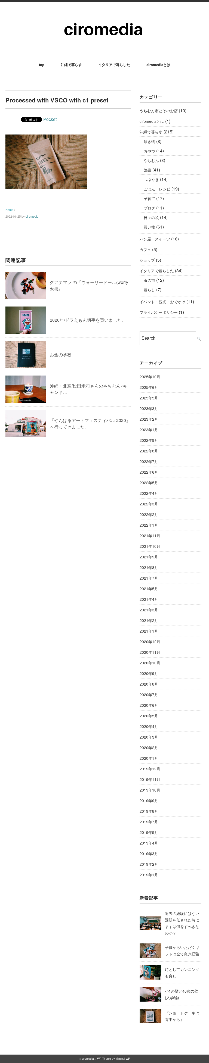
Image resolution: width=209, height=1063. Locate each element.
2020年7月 (149, 694)
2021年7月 (149, 578)
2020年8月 (149, 684)
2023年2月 (149, 419)
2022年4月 (149, 493)
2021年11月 (150, 535)
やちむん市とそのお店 (159, 110)
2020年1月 (149, 758)
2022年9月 (149, 440)
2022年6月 (149, 472)
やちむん (151, 160)
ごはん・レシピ (157, 189)
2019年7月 (149, 821)
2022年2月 (149, 514)
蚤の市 (149, 280)
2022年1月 (149, 525)
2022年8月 (149, 451)
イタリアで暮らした (114, 64)
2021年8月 (149, 567)
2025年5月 (149, 398)
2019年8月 (149, 811)
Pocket (50, 119)
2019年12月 (150, 768)
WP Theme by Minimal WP (113, 1059)
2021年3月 (149, 609)
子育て (149, 198)
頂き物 (149, 141)
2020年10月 (150, 662)
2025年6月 (149, 387)
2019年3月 (149, 853)
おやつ (149, 151)
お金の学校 (61, 354)
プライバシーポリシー (159, 312)
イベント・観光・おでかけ (162, 301)
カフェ (145, 249)
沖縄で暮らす (71, 64)
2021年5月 (149, 588)
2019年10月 (150, 790)
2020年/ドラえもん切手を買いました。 (88, 320)
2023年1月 (149, 429)
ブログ (149, 208)
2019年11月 (150, 779)
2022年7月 (149, 461)
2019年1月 (149, 874)
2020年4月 (149, 726)
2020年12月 (150, 641)
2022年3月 (149, 504)
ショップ (147, 260)
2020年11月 (150, 652)
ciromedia (32, 216)
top (41, 64)
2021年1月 (149, 631)
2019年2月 (149, 864)
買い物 (149, 227)
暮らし (149, 289)
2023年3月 (149, 408)
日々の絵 (151, 217)
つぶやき (151, 179)
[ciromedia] (104, 17)
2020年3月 (149, 737)
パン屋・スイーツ (155, 239)
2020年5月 (149, 715)
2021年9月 (149, 556)
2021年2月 (149, 620)
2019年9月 (149, 800)
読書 (147, 170)
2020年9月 (149, 673)
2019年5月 (149, 832)
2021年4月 (149, 599)
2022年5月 (149, 482)
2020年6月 (149, 705)
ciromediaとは (158, 64)
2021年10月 (150, 546)
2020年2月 (149, 747)
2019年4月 (149, 843)
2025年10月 (150, 376)
